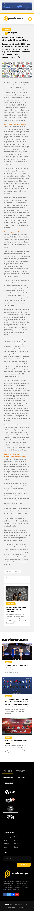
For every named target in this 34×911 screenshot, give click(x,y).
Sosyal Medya (10, 603)
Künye (16, 840)
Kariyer (5, 847)
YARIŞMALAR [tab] (20, 771)
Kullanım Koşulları (23, 907)
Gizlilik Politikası (11, 907)
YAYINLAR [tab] (21, 777)
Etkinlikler (6, 844)
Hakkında (17, 837)
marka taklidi (8, 571)
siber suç (17, 571)
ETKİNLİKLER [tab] (7, 771)
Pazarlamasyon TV (8, 837)
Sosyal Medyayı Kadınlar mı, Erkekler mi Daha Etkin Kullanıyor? (16, 609)
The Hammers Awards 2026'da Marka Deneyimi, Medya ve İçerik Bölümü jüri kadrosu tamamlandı (17, 701)
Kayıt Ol (24, 864)
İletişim (16, 847)
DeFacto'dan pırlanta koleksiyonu (17, 665)
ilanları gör (8, 581)
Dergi (5, 840)
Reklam (16, 844)
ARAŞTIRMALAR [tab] (8, 777)
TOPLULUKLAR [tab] (8, 783)
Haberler (6, 29)
